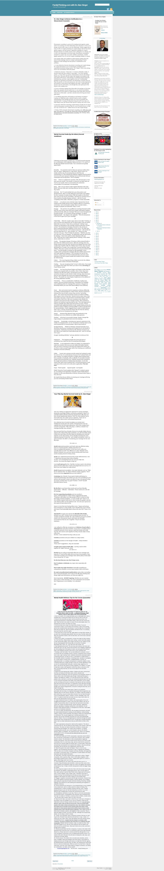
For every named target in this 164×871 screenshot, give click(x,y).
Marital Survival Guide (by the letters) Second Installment (69, 135)
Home (54, 12)
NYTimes (99, 272)
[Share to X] (74, 126)
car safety (100, 276)
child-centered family (67, 386)
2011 (97, 244)
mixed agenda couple (57, 128)
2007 (97, 251)
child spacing (101, 277)
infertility (101, 281)
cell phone (62, 386)
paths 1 (62, 128)
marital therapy (87, 127)
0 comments (69, 125)
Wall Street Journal (97, 275)
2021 (97, 220)
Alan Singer (97, 269)
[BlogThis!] (73, 126)
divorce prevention (71, 127)
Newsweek (104, 272)
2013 (97, 241)
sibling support (101, 290)
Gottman (73, 590)
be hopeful (58, 386)
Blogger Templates (100, 868)
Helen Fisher (68, 387)
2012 (97, 243)
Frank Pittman (63, 387)
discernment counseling (63, 127)
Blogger (57, 869)
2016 (97, 236)
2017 (97, 234)
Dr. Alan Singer (68, 590)
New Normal (71, 855)
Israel (104, 271)
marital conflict (59, 855)
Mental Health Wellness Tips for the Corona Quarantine (72, 598)
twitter (108, 9)
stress (78, 855)
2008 (97, 249)
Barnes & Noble (104, 32)
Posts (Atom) (60, 863)
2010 (97, 246)
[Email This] (72, 126)
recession (99, 289)
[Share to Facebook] (75, 126)
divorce (77, 386)
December (99, 223)
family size (107, 280)
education (102, 280)
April (97, 231)
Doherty (101, 269)
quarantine (75, 855)
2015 (97, 238)
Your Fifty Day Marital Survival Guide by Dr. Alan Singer (72, 394)
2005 (97, 254)
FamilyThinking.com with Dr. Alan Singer (70, 5)
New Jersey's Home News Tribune (101, 263)
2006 (97, 253)
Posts (97, 202)
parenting (103, 288)
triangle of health (83, 855)
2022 (97, 218)
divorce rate (96, 280)
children (105, 277)
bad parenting (104, 275)
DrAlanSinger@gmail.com (99, 179)
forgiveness (58, 387)
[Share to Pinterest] (77, 126)
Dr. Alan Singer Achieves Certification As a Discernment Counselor (68, 20)
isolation (54, 855)
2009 (97, 248)
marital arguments (83, 590)
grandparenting (97, 281)
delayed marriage (103, 278)
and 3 (58, 127)
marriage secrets (101, 286)
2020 (97, 221)
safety (106, 289)
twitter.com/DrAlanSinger (99, 94)
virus (80, 591)
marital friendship (74, 387)
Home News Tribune (102, 270)
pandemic (77, 591)
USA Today (108, 273)
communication (58, 590)
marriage (103, 285)
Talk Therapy (66, 128)
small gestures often (84, 387)
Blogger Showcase (62, 869)
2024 (97, 215)
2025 (97, 213)
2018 (97, 233)
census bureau (105, 276)
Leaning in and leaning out (79, 127)
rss (111, 9)
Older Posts (89, 861)
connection (74, 386)
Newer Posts (55, 861)
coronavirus (64, 590)
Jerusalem (107, 271)
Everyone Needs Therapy (100, 261)
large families (106, 281)
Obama (109, 272)
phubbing (79, 387)
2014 (97, 239)
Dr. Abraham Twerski (82, 386)
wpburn (110, 869)
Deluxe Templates (108, 868)
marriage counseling (71, 591)
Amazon (103, 30)
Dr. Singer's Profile (69, 12)
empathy (88, 386)
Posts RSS (59, 12)
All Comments (98, 204)
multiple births (107, 286)
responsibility (103, 289)
